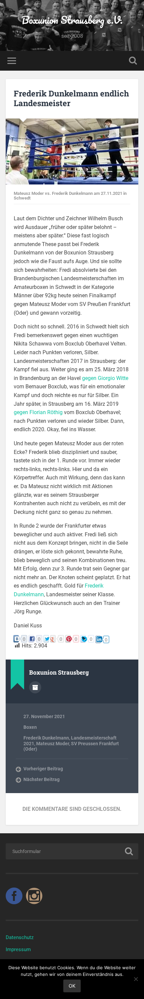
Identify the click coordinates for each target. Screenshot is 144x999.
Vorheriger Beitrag (43, 768)
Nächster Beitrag (41, 779)
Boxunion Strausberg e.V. (72, 20)
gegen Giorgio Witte (105, 378)
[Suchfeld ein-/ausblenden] (133, 61)
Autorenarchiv (35, 687)
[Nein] (135, 979)
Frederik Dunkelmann (46, 738)
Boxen (30, 727)
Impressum (18, 949)
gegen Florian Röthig (38, 412)
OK (72, 986)
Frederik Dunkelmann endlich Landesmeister (71, 98)
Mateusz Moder (52, 743)
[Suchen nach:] (72, 851)
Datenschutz (19, 937)
